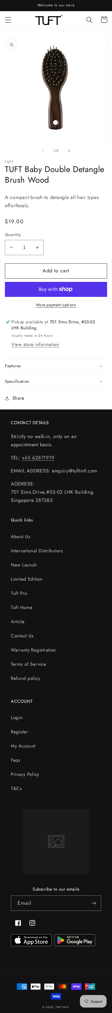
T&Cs (16, 788)
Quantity (13, 235)
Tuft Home (21, 607)
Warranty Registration (33, 650)
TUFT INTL (62, 1007)
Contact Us (22, 635)
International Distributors (37, 550)
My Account (23, 746)
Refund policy (25, 678)
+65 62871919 (38, 457)
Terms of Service (28, 664)
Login (17, 717)
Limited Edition (27, 579)
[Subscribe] (93, 903)
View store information (35, 344)
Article (18, 621)
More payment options (56, 304)
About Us (20, 536)
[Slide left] (43, 151)
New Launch (24, 565)
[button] (8, 20)
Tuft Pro (19, 593)
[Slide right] (69, 151)
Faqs (15, 760)
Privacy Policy (25, 774)
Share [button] (18, 398)
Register (19, 731)
